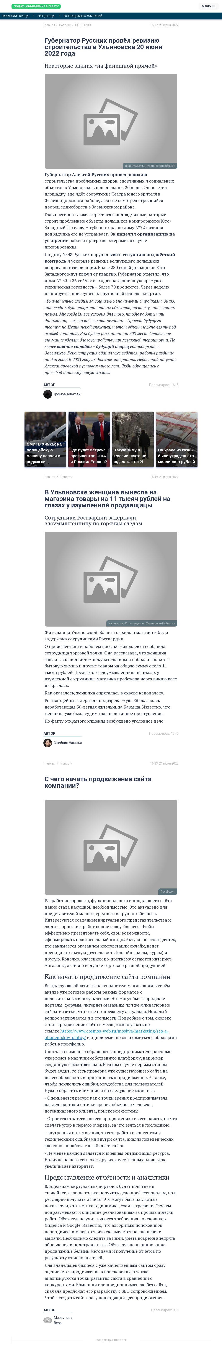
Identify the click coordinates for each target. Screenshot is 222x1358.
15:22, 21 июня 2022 (164, 1342)
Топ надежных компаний (83, 16)
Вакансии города (15, 16)
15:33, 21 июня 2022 (164, 763)
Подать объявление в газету (36, 6)
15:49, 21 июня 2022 (164, 477)
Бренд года (46, 16)
